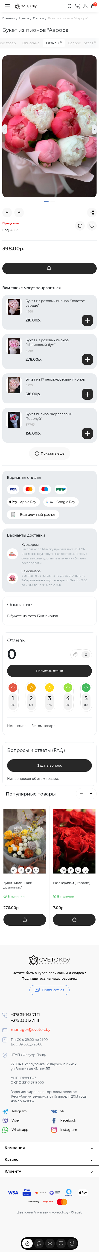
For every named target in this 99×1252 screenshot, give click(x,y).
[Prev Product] (7, 212)
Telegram (19, 1111)
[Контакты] (77, 6)
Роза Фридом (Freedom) (71, 883)
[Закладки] (61, 1243)
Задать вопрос (49, 765)
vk (62, 1111)
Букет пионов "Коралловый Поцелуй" (49, 416)
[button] (4, 129)
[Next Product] (19, 212)
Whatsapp (20, 1130)
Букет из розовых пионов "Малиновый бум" (47, 342)
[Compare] (80, 226)
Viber (16, 1120)
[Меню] (7, 6)
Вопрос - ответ (82, 43)
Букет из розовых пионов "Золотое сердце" (55, 303)
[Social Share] (92, 212)
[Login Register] (85, 6)
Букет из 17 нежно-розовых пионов (55, 379)
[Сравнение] (72, 1243)
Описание (31, 43)
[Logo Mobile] (26, 6)
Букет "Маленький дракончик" (17, 885)
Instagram (68, 1130)
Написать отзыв (49, 671)
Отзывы (54, 43)
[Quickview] (14, 870)
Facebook (68, 1120)
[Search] (69, 6)
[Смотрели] (39, 1243)
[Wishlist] (92, 226)
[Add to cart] (87, 320)
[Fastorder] (21, 870)
